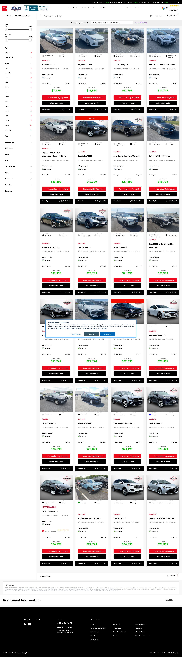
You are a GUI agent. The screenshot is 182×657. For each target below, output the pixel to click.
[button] (71, 40)
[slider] (6, 29)
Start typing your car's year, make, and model (105, 22)
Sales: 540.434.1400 (97, 2)
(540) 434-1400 (65, 109)
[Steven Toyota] (11, 8)
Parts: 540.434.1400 (156, 2)
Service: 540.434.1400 (125, 2)
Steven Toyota (46, 109)
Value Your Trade (56, 103)
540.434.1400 (65, 623)
